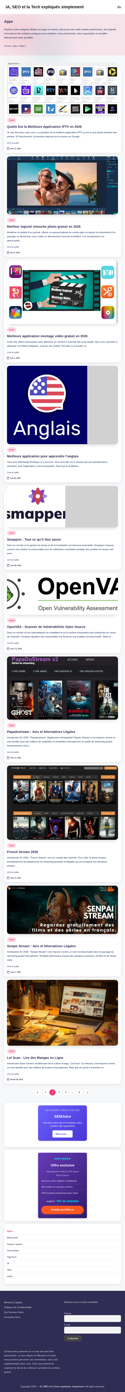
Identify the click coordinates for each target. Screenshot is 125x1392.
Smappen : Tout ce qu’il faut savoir (34, 539)
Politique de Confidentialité (17, 1307)
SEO (9, 1270)
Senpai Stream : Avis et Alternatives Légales (41, 946)
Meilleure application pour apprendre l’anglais (43, 456)
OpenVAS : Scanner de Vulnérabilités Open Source (46, 627)
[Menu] (119, 7)
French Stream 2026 (22, 852)
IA (8, 1263)
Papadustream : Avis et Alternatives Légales (41, 732)
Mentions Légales (13, 1302)
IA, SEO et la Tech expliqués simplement (45, 7)
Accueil (7, 46)
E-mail (67, 1325)
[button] (38, 1092)
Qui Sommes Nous (13, 1312)
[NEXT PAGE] (87, 1092)
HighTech (12, 1257)
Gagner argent (14, 1244)
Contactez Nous (12, 1317)
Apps (15, 46)
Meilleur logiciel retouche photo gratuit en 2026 (44, 226)
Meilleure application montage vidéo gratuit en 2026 (47, 336)
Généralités (13, 1250)
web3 (10, 1276)
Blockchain (12, 1237)
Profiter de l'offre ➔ (62, 1209)
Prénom (67, 1313)
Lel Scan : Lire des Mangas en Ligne (35, 1058)
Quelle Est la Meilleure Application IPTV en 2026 (44, 126)
